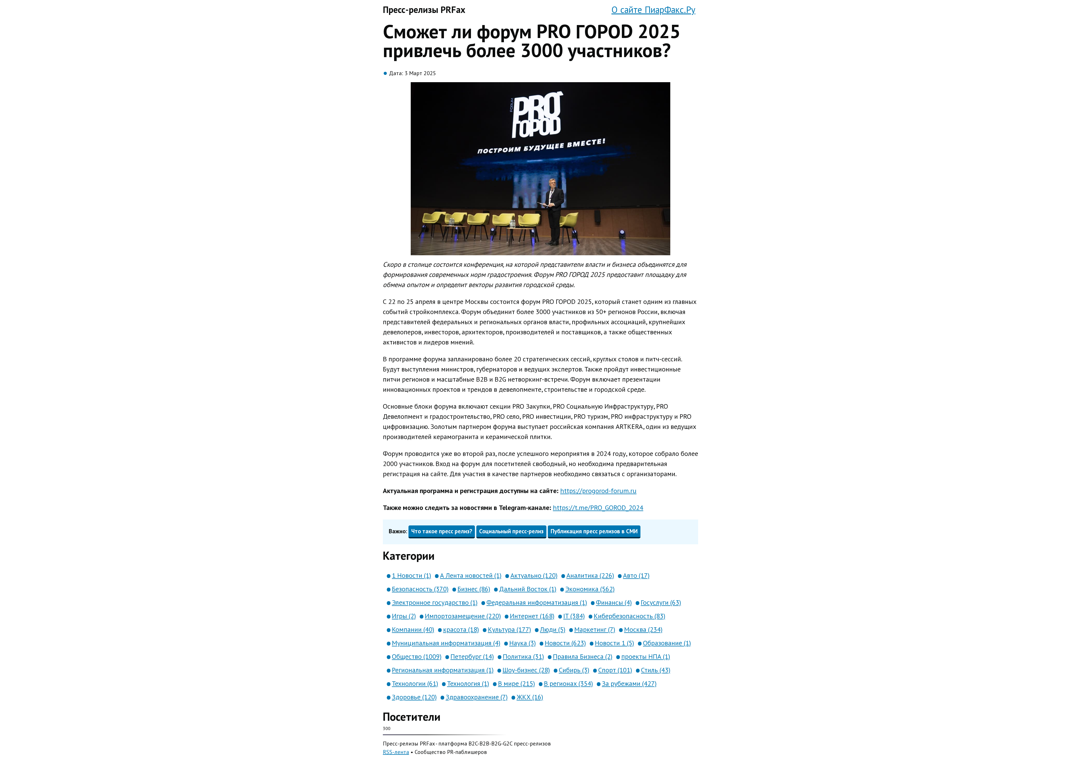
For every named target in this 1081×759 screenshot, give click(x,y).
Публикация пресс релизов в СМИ (594, 531)
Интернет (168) (532, 616)
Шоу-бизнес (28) (526, 670)
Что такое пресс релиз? (441, 531)
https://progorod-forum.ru (598, 490)
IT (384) (574, 616)
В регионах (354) (568, 683)
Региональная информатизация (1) (442, 670)
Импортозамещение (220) (463, 616)
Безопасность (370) (420, 589)
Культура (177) (509, 629)
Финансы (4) (614, 602)
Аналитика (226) (590, 575)
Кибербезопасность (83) (629, 616)
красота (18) (461, 629)
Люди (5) (552, 629)
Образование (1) (667, 643)
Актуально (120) (533, 575)
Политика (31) (523, 656)
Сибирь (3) (574, 670)
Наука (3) (522, 643)
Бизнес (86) (473, 589)
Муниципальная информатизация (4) (446, 643)
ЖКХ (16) (530, 697)
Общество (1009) (416, 656)
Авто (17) (636, 575)
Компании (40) (413, 629)
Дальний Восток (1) (527, 589)
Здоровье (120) (414, 697)
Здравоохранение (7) (477, 697)
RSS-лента (396, 752)
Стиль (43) (655, 670)
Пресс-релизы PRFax (424, 9)
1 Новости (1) (411, 575)
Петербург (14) (472, 656)
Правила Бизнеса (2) (582, 656)
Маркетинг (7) (594, 629)
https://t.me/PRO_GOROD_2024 (598, 507)
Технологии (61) (415, 683)
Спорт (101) (615, 670)
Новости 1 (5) (614, 643)
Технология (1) (468, 683)
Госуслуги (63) (661, 602)
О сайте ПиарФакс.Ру (653, 9)
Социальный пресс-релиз (511, 531)
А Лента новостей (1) (470, 575)
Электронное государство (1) (434, 602)
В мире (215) (516, 683)
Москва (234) (643, 629)
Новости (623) (565, 643)
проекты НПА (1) (645, 656)
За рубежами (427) (629, 683)
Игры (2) (404, 616)
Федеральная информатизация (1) (536, 602)
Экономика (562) (590, 589)
